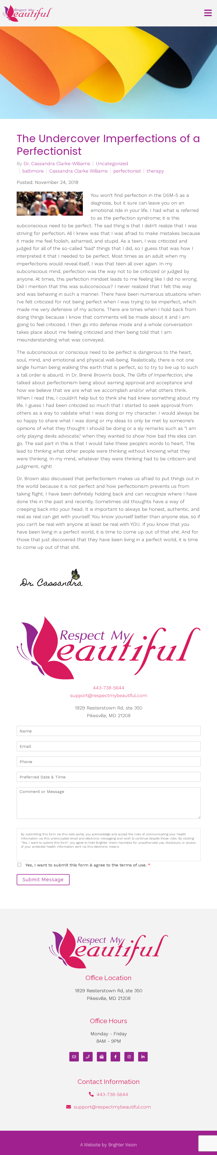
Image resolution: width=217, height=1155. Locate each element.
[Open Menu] (208, 13)
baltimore (33, 171)
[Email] (74, 1056)
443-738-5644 (108, 687)
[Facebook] (115, 1056)
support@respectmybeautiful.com (108, 695)
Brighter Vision (122, 1144)
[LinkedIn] (143, 1056)
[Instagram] (129, 1056)
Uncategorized (112, 163)
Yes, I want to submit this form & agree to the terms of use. (87, 865)
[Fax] (101, 1056)
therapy (155, 171)
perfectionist (127, 171)
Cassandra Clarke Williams (78, 171)
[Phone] (88, 1056)
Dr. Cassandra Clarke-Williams (57, 163)
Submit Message (43, 879)
